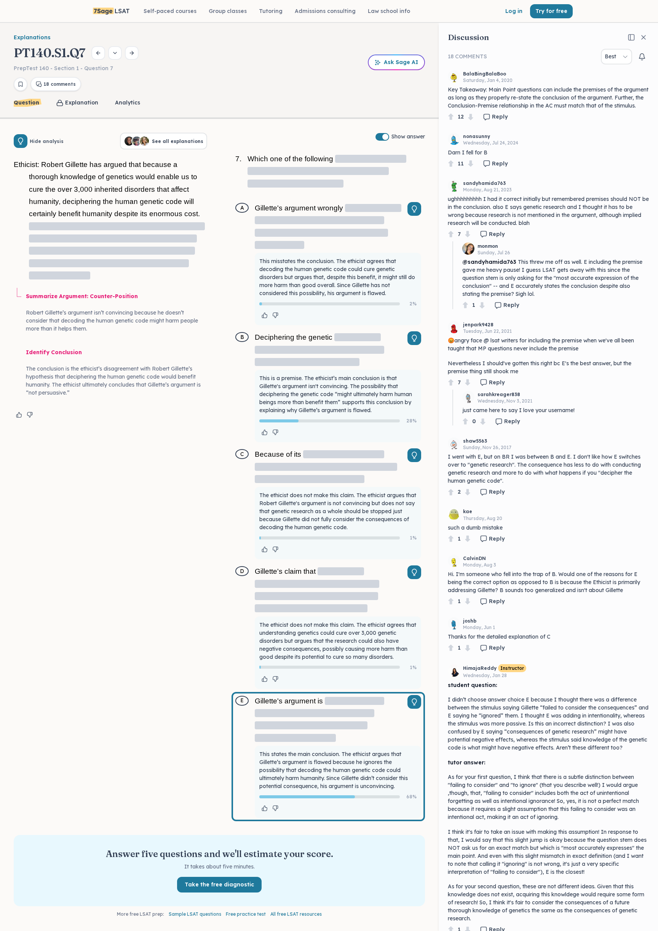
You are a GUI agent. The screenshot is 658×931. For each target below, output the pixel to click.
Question (26, 102)
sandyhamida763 (484, 183)
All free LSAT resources (296, 914)
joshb (469, 621)
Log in (513, 11)
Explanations (32, 37)
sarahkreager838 (499, 394)
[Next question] (132, 53)
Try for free (551, 11)
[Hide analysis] (20, 141)
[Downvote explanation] (29, 414)
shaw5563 (475, 441)
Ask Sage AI (401, 62)
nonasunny (476, 136)
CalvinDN (474, 558)
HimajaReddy (480, 668)
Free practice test (246, 914)
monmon (488, 246)
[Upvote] (451, 117)
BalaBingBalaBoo (484, 74)
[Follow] (642, 57)
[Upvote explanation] (19, 414)
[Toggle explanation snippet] (414, 209)
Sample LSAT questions (195, 914)
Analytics (127, 102)
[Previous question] (98, 53)
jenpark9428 (478, 324)
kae (467, 511)
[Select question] (115, 53)
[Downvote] (471, 117)
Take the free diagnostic (219, 884)
